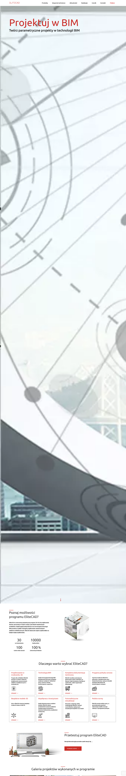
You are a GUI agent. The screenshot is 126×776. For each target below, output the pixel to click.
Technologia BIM (44, 673)
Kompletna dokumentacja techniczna (75, 674)
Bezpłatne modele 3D (19, 698)
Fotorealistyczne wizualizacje (71, 700)
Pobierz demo (72, 748)
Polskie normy (97, 698)
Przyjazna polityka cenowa (102, 673)
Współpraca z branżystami (48, 698)
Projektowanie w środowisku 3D (17, 674)
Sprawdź (14, 693)
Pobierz (112, 3)
